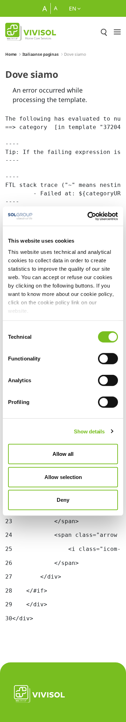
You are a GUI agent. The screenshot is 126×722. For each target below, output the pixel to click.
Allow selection (63, 477)
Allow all (63, 454)
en (73, 8)
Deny (63, 500)
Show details (89, 431)
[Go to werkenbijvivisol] (30, 32)
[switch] (108, 358)
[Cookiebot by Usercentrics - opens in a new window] (89, 216)
